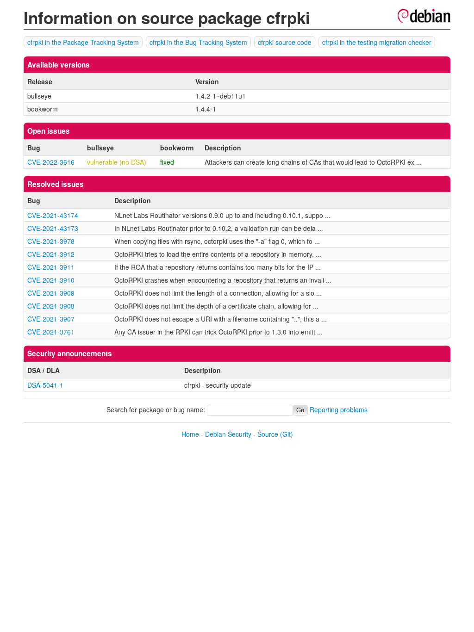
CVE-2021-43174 (52, 215)
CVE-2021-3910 (51, 280)
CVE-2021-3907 (51, 318)
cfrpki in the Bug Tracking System (198, 42)
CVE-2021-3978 (51, 241)
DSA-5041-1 (45, 385)
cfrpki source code (285, 42)
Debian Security (228, 434)
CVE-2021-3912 (51, 254)
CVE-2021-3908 (51, 305)
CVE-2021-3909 (51, 292)
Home (190, 434)
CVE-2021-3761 (51, 331)
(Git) (286, 434)
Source (267, 434)
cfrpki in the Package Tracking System (83, 42)
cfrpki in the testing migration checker (376, 42)
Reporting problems (339, 409)
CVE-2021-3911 (51, 267)
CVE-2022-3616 (51, 162)
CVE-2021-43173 (52, 228)
